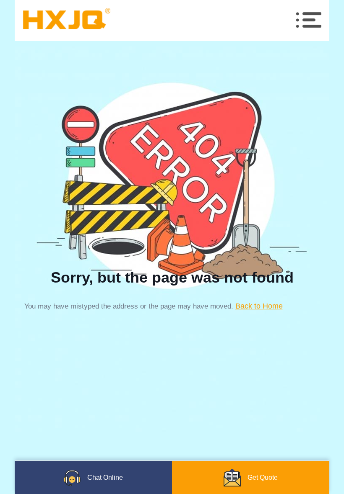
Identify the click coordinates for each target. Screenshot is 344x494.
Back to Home (259, 306)
